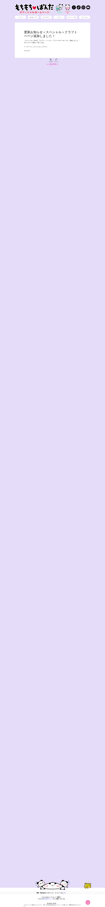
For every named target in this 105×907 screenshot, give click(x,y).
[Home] (88, 902)
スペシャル (27, 50)
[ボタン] (20, 17)
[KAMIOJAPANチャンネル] (88, 7)
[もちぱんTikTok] (79, 7)
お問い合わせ (45, 899)
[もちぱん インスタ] (83, 7)
